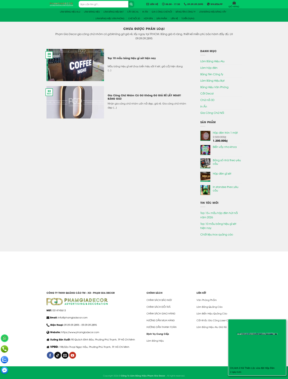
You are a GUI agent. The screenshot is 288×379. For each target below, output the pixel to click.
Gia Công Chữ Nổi (162, 11)
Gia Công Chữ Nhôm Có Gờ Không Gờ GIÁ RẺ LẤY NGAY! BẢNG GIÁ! (144, 97)
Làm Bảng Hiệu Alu (212, 61)
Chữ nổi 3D (134, 18)
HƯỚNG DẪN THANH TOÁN (161, 326)
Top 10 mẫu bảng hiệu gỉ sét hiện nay (132, 58)
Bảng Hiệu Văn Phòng (214, 87)
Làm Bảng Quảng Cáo (209, 306)
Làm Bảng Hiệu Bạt (114, 11)
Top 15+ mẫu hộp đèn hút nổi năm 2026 (219, 215)
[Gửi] (131, 4)
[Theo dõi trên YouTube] (72, 355)
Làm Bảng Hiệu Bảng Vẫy (212, 11)
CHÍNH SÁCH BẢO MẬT (159, 299)
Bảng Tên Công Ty (186, 11)
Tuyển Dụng (188, 18)
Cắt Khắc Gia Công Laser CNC (214, 320)
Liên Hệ (174, 18)
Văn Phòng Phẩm (206, 299)
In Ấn (145, 11)
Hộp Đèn (148, 18)
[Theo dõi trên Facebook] (50, 355)
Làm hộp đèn (209, 67)
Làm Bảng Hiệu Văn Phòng (110, 18)
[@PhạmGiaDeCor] (4, 370)
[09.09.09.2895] (4, 349)
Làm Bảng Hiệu (92, 11)
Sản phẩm (161, 18)
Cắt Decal (133, 11)
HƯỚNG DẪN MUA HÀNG (160, 320)
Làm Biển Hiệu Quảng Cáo (211, 313)
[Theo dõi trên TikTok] (57, 355)
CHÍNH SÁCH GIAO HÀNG (160, 313)
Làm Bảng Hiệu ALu (70, 11)
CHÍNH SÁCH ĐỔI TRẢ (158, 306)
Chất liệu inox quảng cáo (216, 234)
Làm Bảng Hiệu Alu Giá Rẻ (211, 326)
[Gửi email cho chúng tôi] (65, 355)
